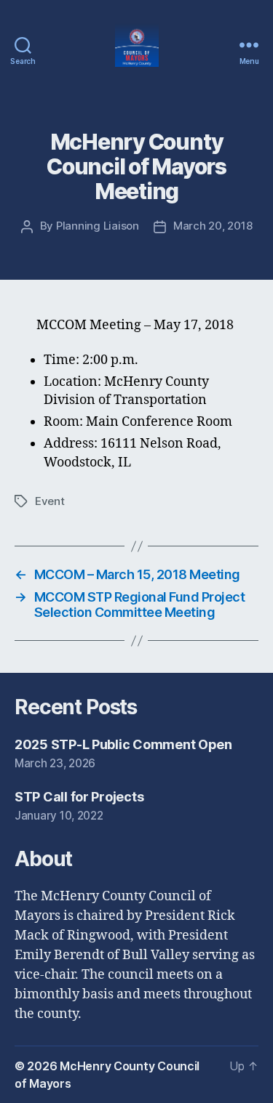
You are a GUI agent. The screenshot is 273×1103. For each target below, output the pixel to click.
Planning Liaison (97, 226)
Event (50, 501)
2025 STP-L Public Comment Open (123, 744)
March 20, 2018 (212, 226)
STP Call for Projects (79, 796)
